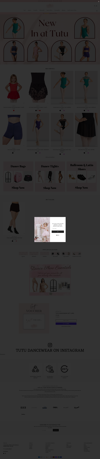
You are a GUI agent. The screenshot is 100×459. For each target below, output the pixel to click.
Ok (57, 231)
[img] (57, 235)
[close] (98, 1)
